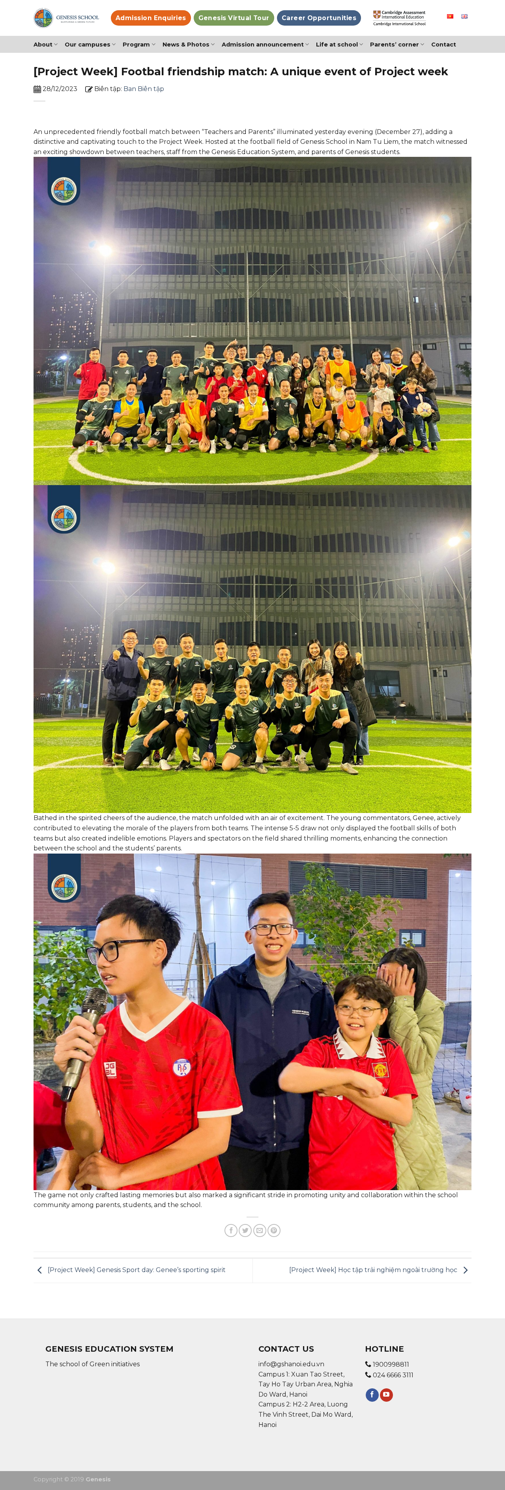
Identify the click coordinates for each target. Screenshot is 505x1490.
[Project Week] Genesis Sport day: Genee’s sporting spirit (136, 1270)
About (43, 44)
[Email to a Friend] (259, 1230)
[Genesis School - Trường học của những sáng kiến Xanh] (66, 18)
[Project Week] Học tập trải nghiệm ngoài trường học (374, 1270)
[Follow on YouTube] (386, 1395)
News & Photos (186, 44)
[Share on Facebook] (231, 1230)
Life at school (337, 44)
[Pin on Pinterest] (274, 1230)
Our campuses (87, 44)
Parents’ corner (394, 44)
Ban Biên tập (143, 89)
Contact (443, 44)
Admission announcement (263, 44)
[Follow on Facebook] (372, 1395)
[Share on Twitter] (245, 1230)
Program (136, 44)
